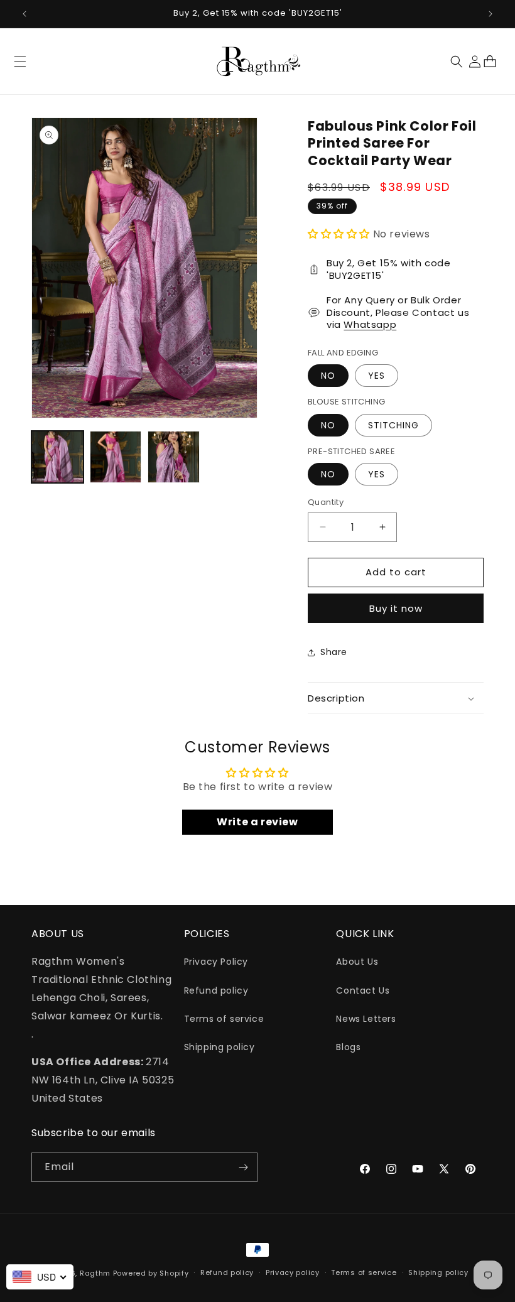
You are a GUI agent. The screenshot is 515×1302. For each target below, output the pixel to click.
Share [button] (333, 652)
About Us (357, 961)
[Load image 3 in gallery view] (174, 457)
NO (328, 375)
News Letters (366, 1018)
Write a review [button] (257, 822)
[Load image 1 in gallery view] (57, 457)
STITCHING (393, 425)
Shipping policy (219, 1047)
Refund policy (216, 990)
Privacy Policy (216, 961)
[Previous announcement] (24, 14)
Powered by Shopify (151, 1273)
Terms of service (224, 1018)
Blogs (348, 1047)
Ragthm (95, 1273)
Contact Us (362, 990)
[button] (20, 61)
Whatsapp (370, 324)
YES (376, 375)
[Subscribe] (243, 1167)
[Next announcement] (490, 14)
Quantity (326, 502)
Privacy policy (293, 1272)
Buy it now (396, 608)
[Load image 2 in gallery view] (116, 457)
